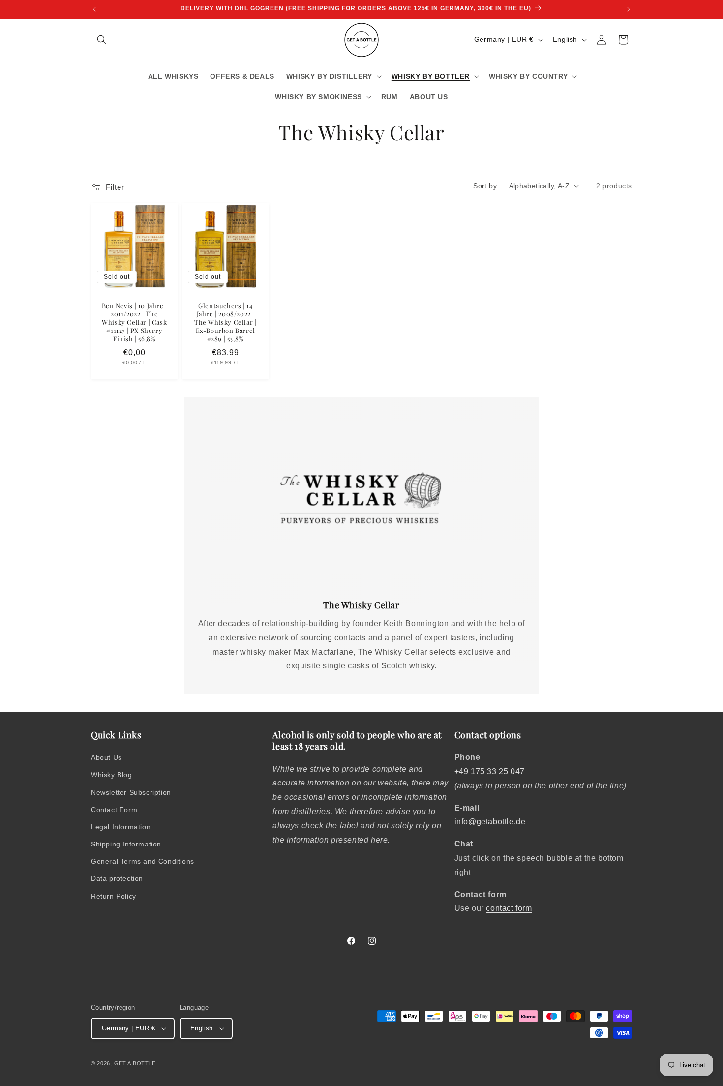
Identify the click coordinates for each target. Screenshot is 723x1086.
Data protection (117, 878)
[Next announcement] (628, 9)
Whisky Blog (111, 775)
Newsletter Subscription (131, 792)
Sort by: (486, 186)
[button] (102, 40)
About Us (106, 757)
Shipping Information (126, 844)
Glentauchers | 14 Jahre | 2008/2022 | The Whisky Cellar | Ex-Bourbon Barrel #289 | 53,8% (225, 322)
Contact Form (114, 810)
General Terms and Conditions (142, 861)
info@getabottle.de (490, 821)
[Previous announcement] (94, 9)
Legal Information (121, 827)
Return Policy (113, 896)
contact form (509, 908)
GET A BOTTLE (135, 1063)
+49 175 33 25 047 (489, 771)
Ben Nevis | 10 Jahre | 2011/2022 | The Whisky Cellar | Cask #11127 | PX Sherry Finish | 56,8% (134, 322)
